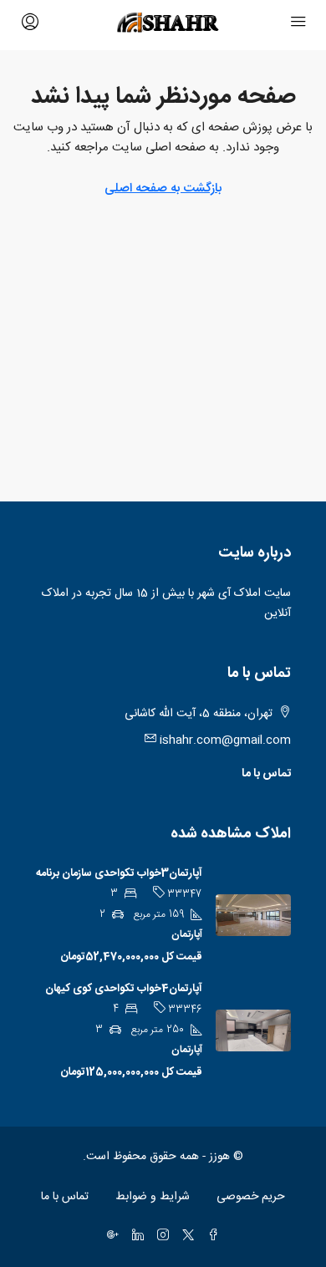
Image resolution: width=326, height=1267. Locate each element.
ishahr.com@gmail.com (225, 740)
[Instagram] (159, 1237)
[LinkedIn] (134, 1237)
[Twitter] (185, 1237)
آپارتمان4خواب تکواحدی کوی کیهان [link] (123, 989)
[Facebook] (210, 1237)
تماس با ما (266, 774)
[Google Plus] (109, 1237)
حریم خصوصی (250, 1197)
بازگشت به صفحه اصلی (163, 188)
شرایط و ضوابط (152, 1197)
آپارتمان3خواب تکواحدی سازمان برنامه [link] (119, 873)
